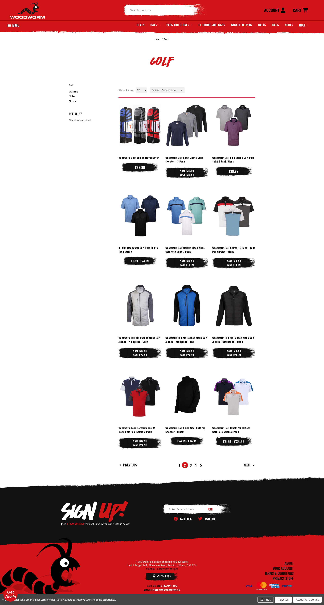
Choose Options (140, 132)
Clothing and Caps (211, 25)
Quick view (140, 118)
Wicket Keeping (241, 25)
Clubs (72, 96)
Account (272, 10)
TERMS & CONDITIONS (279, 573)
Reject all (283, 599)
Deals (140, 25)
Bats (153, 25)
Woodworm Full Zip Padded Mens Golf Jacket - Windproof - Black (233, 339)
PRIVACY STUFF (283, 578)
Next (247, 464)
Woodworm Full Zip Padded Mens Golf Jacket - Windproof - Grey (139, 339)
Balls (262, 25)
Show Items (125, 90)
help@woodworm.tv (166, 589)
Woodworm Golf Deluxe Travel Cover (138, 157)
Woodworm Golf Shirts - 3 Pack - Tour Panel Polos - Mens (233, 249)
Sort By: (155, 90)
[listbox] (172, 90)
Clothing (73, 91)
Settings (265, 599)
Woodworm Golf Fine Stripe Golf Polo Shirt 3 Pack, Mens (233, 159)
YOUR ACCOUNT (283, 568)
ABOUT (289, 563)
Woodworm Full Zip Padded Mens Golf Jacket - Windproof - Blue (186, 339)
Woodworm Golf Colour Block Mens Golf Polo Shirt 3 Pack (185, 249)
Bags (275, 25)
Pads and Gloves (177, 25)
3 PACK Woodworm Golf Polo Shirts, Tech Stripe (138, 249)
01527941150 (168, 585)
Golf (302, 25)
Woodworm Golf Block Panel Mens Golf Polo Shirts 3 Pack (231, 430)
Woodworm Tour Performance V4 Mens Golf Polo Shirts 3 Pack (136, 430)
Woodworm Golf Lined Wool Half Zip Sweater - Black (185, 430)
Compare (138, 125)
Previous (129, 464)
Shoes (289, 25)
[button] (10, 594)
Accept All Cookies (307, 599)
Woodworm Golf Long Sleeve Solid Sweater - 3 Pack (184, 159)
